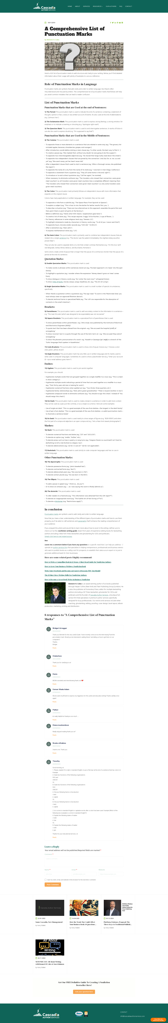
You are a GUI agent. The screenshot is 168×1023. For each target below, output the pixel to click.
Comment (49, 854)
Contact (128, 6)
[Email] (120, 23)
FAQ (120, 6)
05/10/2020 (56, 631)
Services (86, 6)
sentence (62, 238)
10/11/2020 (56, 659)
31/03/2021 (56, 713)
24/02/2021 (56, 677)
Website (102, 870)
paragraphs (82, 521)
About (77, 6)
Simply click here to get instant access (58, 536)
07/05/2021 (56, 692)
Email (74, 870)
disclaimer (59, 501)
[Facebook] (110, 23)
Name (47, 870)
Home (70, 6)
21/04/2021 (56, 728)
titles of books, (57, 282)
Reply (54, 648)
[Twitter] (112, 23)
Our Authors (111, 6)
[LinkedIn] (115, 23)
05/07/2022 (56, 746)
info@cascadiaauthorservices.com (132, 1016)
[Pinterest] (117, 23)
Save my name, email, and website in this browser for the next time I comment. (71, 880)
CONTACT (123, 1012)
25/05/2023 (56, 764)
